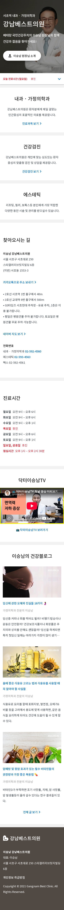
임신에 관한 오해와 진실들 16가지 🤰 (25, 603)
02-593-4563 (22, 357)
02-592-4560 (33, 351)
